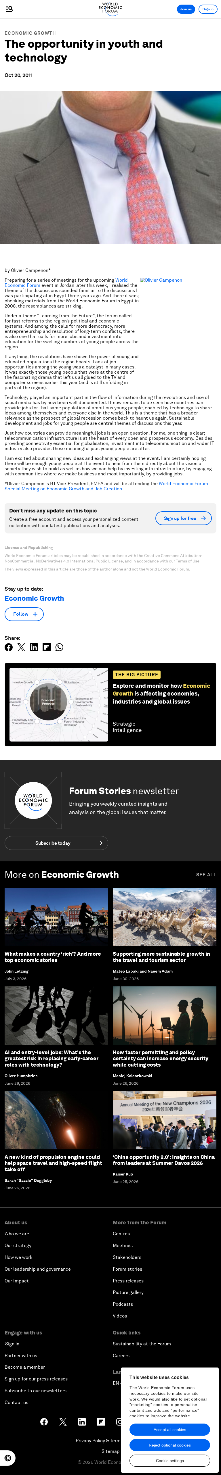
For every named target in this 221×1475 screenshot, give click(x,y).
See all (206, 874)
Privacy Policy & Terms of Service (110, 1440)
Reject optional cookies (170, 1445)
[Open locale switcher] (7, 1458)
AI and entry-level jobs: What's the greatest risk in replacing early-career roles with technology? (51, 1058)
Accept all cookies (170, 1429)
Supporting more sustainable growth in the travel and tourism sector (161, 957)
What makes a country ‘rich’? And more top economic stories (53, 957)
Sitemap (111, 1451)
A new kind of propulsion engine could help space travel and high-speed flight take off (53, 1163)
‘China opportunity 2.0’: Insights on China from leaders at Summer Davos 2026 (164, 1160)
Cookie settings (170, 1460)
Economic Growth (30, 33)
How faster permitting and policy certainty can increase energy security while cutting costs (160, 1058)
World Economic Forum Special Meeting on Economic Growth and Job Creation (106, 486)
